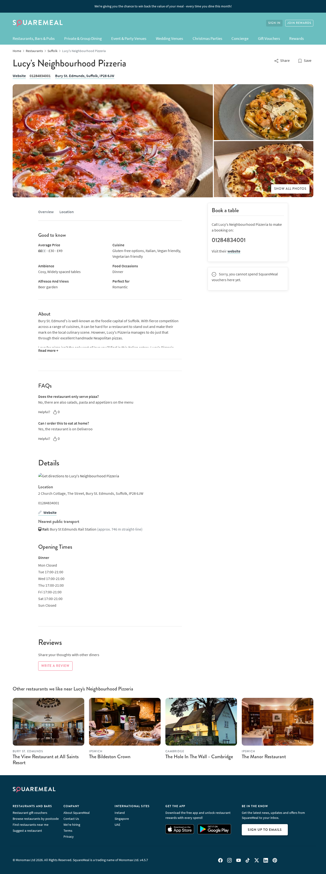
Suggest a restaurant (27, 830)
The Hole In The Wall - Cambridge (199, 756)
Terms (67, 830)
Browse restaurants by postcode (36, 818)
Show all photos (290, 189)
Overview (46, 211)
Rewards (296, 38)
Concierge (239, 38)
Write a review (55, 666)
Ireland (120, 813)
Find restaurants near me (30, 824)
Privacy (68, 836)
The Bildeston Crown (110, 756)
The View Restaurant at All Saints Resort (46, 759)
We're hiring (71, 824)
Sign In (274, 23)
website (233, 251)
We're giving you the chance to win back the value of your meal (163, 6)
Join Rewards (299, 23)
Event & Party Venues (128, 38)
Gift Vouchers (269, 38)
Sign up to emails (265, 829)
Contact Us (71, 818)
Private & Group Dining (83, 38)
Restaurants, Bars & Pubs (34, 38)
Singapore (122, 818)
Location (66, 211)
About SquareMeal (76, 813)
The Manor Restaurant (264, 756)
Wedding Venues (169, 38)
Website (19, 75)
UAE (117, 824)
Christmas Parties (207, 38)
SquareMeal (38, 23)
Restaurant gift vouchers (30, 813)
